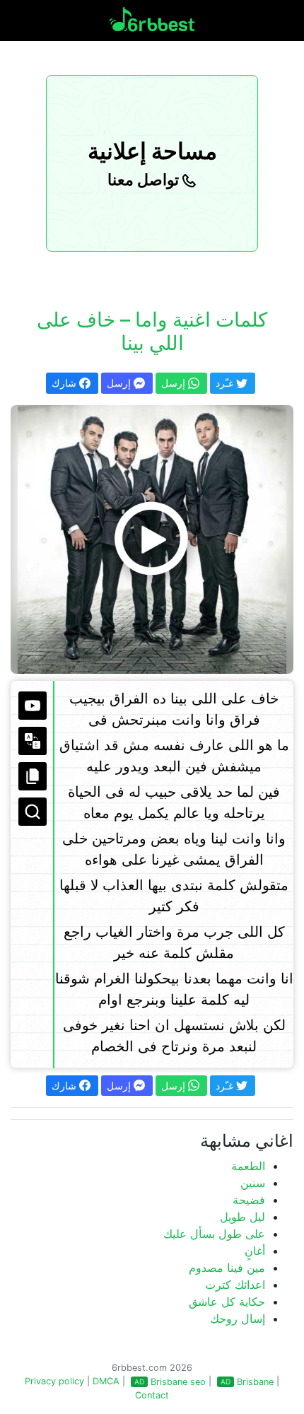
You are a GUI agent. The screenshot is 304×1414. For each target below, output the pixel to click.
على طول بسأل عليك (214, 1234)
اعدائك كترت (235, 1285)
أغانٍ (255, 1251)
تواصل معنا (144, 179)
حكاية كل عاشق (227, 1302)
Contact (152, 1395)
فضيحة (249, 1200)
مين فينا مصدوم (227, 1268)
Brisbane (255, 1382)
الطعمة (248, 1166)
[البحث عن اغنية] (32, 811)
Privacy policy (54, 1381)
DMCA (106, 1381)
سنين (252, 1183)
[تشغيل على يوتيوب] (32, 705)
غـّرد (226, 383)
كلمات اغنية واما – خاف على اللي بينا (152, 332)
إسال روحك (237, 1318)
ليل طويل (242, 1217)
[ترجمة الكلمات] (32, 741)
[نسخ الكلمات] (32, 776)
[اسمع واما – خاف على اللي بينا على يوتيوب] (152, 539)
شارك (65, 383)
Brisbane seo (178, 1382)
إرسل (120, 383)
